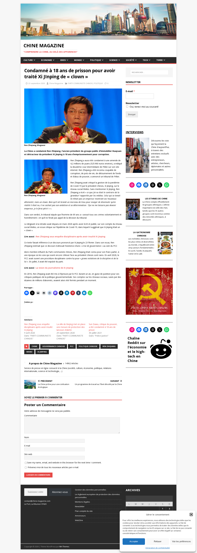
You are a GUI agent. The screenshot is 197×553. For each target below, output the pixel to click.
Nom (26, 437)
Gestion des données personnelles (90, 489)
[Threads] (152, 185)
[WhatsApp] (166, 185)
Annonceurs (80, 515)
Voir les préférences (181, 541)
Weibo (29, 352)
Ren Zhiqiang (109, 346)
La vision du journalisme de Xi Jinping (54, 267)
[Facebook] (138, 185)
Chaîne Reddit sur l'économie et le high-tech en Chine (137, 349)
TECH (145, 60)
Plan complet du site (84, 511)
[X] (159, 185)
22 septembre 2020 (36, 83)
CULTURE (28, 60)
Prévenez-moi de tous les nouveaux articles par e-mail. (53, 467)
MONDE (78, 60)
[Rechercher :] (149, 72)
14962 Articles (71, 363)
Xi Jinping (42, 352)
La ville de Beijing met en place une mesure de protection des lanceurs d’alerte (71, 327)
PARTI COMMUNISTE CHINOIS (80, 83)
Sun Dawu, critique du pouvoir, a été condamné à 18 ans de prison (103, 327)
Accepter (134, 541)
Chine (34, 346)
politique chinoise (88, 346)
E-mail (27, 445)
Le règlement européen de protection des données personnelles (97, 496)
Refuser (157, 541)
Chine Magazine (56, 83)
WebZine (79, 520)
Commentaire (30, 415)
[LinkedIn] (145, 185)
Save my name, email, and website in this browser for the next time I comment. (64, 462)
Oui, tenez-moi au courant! (144, 106)
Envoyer (132, 114)
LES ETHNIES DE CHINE (156, 198)
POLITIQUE (95, 60)
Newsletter (132, 103)
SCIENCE (113, 60)
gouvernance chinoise (53, 346)
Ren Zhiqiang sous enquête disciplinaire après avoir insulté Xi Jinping (70, 236)
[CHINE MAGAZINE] (98, 37)
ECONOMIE (46, 60)
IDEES (63, 60)
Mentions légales (82, 502)
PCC (72, 346)
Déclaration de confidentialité (158, 548)
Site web (28, 454)
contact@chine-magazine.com (37, 501)
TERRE (159, 60)
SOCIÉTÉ (130, 60)
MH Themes (64, 546)
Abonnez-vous (60, 492)
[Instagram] (132, 185)
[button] (191, 514)
